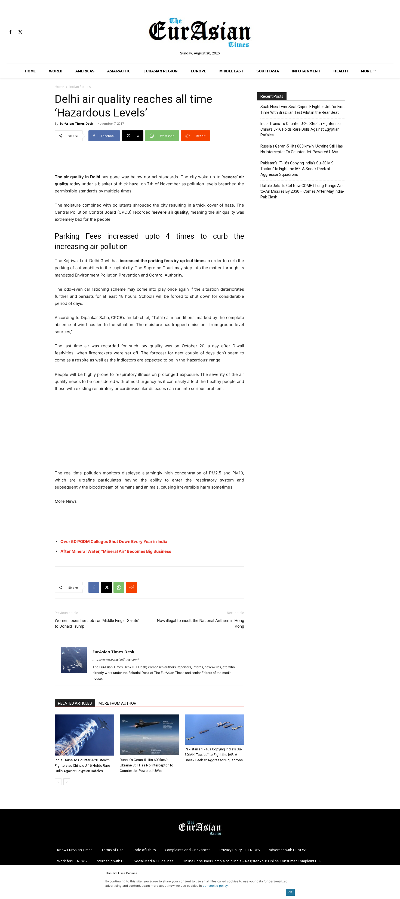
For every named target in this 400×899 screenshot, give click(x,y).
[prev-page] (58, 781)
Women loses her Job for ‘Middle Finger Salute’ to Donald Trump (97, 623)
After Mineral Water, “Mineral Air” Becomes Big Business (115, 551)
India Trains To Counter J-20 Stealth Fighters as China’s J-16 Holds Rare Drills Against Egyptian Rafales (82, 765)
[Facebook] (10, 32)
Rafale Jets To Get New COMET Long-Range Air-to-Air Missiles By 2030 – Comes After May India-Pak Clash (302, 191)
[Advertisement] (149, 159)
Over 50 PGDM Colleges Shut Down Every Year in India (113, 541)
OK (290, 892)
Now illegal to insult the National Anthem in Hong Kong (200, 623)
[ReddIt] (131, 587)
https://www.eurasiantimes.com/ (116, 659)
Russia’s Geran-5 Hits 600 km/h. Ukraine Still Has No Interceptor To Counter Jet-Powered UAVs (146, 765)
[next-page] (66, 781)
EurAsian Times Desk (76, 123)
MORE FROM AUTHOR (117, 703)
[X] (20, 32)
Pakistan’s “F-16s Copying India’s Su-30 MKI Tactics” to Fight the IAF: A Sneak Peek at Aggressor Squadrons (214, 754)
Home (59, 86)
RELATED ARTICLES (75, 703)
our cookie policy (215, 886)
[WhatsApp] (118, 587)
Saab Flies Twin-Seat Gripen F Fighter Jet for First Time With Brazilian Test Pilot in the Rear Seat (302, 110)
